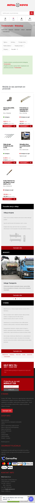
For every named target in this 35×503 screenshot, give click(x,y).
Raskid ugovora (5, 441)
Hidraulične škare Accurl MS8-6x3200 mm (25, 146)
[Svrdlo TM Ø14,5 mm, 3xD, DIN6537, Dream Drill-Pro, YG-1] (9, 172)
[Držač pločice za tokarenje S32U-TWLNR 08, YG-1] (25, 99)
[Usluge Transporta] (17, 267)
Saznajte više (17, 248)
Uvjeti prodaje (4, 434)
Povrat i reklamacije (6, 431)
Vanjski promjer (19, 45)
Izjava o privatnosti (6, 429)
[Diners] (28, 463)
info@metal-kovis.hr (10, 489)
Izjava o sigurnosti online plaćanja (9, 427)
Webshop (11, 29)
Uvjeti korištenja (5, 436)
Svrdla (22, 29)
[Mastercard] (4, 463)
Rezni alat (17, 29)
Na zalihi (13, 49)
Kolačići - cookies (5, 438)
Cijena (5, 42)
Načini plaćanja (5, 420)
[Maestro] (9, 463)
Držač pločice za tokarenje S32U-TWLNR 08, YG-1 (24, 109)
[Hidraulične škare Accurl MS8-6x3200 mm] (25, 136)
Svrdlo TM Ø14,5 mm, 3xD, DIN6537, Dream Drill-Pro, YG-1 (9, 182)
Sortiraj (13, 42)
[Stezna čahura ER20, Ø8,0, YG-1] (9, 99)
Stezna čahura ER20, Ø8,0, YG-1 (8, 108)
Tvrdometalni (6, 31)
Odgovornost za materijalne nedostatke (11, 422)
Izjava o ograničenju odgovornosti (10, 425)
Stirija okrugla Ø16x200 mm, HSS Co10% (8, 146)
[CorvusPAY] (9, 458)
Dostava (3, 432)
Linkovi (3, 423)
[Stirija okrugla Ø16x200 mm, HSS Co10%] (9, 136)
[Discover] (20, 463)
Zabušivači (28, 29)
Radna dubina (7, 45)
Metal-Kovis (4, 29)
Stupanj (6, 49)
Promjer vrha (22, 42)
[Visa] (14, 463)
